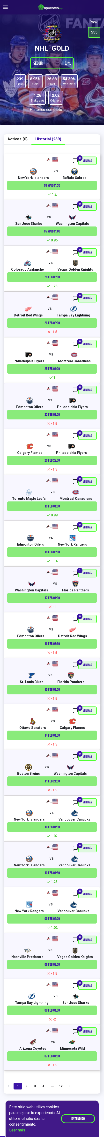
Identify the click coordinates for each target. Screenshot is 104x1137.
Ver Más (87, 161)
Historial (48, 139)
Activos (17, 139)
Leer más (17, 1130)
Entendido (78, 1118)
